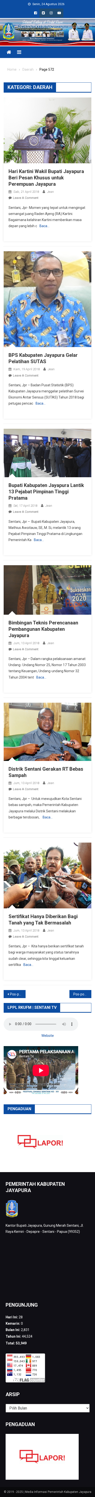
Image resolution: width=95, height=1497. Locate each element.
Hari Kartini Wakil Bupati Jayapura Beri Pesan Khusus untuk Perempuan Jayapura (46, 177)
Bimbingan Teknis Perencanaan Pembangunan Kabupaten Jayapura (43, 629)
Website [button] (47, 1036)
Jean (50, 192)
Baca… (44, 226)
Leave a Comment (25, 198)
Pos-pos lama (18, 994)
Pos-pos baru (82, 994)
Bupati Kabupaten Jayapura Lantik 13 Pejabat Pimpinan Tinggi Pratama (46, 491)
